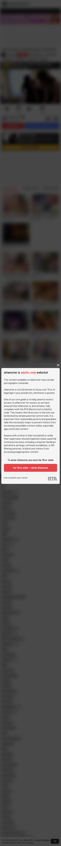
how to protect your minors (16, 478)
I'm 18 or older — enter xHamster (30, 468)
